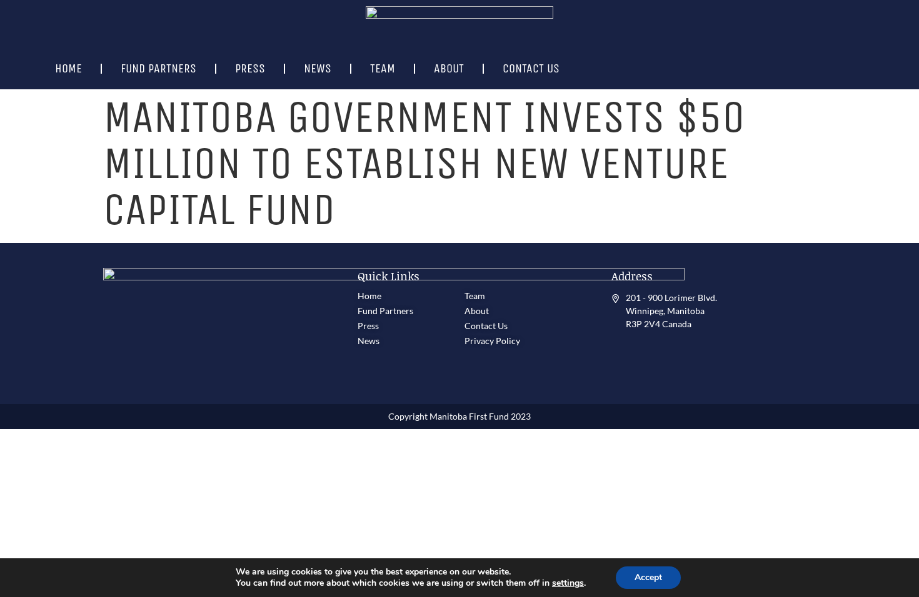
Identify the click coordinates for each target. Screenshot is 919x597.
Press (250, 68)
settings (568, 583)
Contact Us (531, 68)
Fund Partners (158, 68)
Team (382, 68)
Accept (648, 577)
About (449, 68)
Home (68, 68)
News (317, 68)
